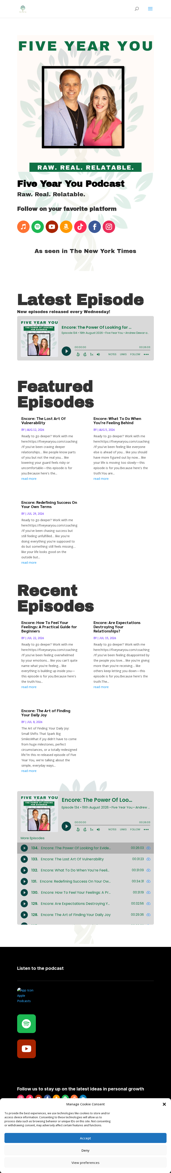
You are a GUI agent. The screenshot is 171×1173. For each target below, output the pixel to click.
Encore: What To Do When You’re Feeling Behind (117, 420)
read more (29, 478)
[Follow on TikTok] (80, 227)
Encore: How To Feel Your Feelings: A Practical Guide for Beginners (49, 626)
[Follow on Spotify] (37, 227)
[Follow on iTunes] (23, 227)
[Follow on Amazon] (66, 227)
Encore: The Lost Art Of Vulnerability (43, 420)
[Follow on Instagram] (109, 227)
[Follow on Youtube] (52, 227)
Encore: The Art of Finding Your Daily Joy (45, 712)
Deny (85, 1150)
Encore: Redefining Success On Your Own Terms (49, 504)
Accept (85, 1138)
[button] (164, 1104)
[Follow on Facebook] (94, 227)
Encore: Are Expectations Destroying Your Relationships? (117, 626)
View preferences (85, 1162)
